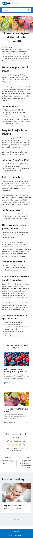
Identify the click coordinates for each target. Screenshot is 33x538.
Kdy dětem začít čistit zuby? (16, 506)
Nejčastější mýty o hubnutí (8, 460)
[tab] (13, 519)
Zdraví (16, 29)
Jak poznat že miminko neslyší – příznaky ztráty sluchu (25, 463)
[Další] (28, 501)
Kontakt (16, 532)
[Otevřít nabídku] (29, 3)
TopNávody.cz (10, 509)
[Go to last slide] (4, 501)
